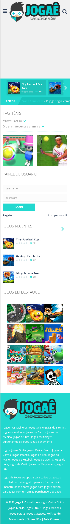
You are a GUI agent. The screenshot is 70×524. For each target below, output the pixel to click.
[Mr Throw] (53, 375)
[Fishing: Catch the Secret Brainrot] (8, 260)
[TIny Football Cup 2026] (8, 243)
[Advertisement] (35, 51)
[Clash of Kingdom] (53, 313)
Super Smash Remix (34, 101)
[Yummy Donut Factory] (16, 375)
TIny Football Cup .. (28, 239)
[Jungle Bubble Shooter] (35, 354)
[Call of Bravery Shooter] (16, 333)
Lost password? (57, 215)
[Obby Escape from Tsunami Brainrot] (8, 277)
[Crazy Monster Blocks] (35, 333)
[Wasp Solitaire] (16, 354)
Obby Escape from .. (29, 273)
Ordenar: (8, 126)
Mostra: (7, 121)
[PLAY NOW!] (14, 87)
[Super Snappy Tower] (53, 333)
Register (8, 215)
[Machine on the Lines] (16, 313)
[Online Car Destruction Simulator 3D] (35, 375)
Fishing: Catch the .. (29, 256)
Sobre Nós (34, 519)
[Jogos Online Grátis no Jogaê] (35, 11)
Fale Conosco (52, 519)
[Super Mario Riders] (53, 354)
